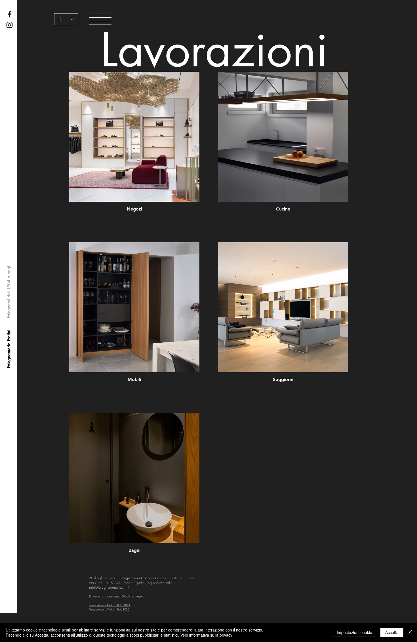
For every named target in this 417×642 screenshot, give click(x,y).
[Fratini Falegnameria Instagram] (9, 25)
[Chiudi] (410, 632)
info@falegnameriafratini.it (109, 587)
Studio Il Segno (133, 596)
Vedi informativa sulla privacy (206, 635)
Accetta (392, 632)
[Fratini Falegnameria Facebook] (9, 14)
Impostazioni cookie (354, 632)
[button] (100, 19)
